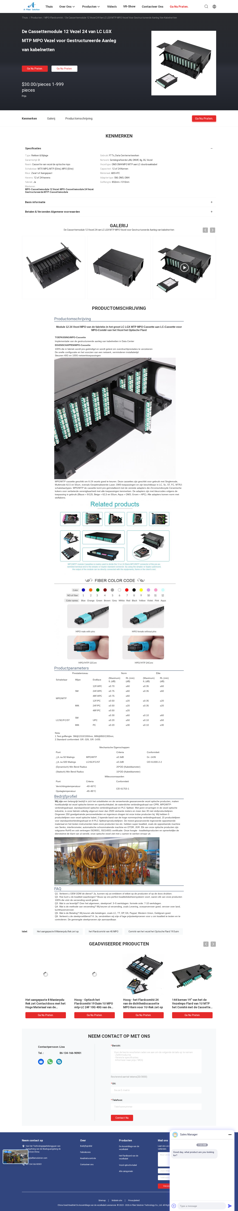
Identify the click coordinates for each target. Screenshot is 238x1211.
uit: (114, 1083)
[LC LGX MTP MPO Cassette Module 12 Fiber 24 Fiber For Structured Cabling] (118, 267)
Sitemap (102, 1200)
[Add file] (174, 1205)
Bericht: (116, 1045)
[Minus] (230, 1135)
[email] (41, 1062)
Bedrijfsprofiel (86, 1146)
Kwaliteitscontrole (88, 1158)
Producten (36, 17)
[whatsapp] (50, 1062)
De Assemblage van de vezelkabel (129, 1147)
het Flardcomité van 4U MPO (103, 931)
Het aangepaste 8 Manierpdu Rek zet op (58, 931)
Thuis (25, 17)
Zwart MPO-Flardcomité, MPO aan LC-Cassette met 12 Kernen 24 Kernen (192, 1003)
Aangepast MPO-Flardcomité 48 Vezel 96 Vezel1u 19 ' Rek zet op (94, 1003)
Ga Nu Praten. (35, 68)
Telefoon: (117, 1100)
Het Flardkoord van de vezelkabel (128, 1157)
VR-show (129, 6)
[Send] (229, 1205)
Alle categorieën (126, 1171)
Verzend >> (168, 1186)
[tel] (68, 1062)
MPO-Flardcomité (54, 17)
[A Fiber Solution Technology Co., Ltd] (31, 6)
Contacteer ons (87, 1164)
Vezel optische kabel (128, 1165)
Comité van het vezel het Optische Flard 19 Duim (154, 931)
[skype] (59, 1062)
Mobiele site (117, 1200)
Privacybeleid (134, 1200)
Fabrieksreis (85, 1152)
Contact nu (122, 1117)
